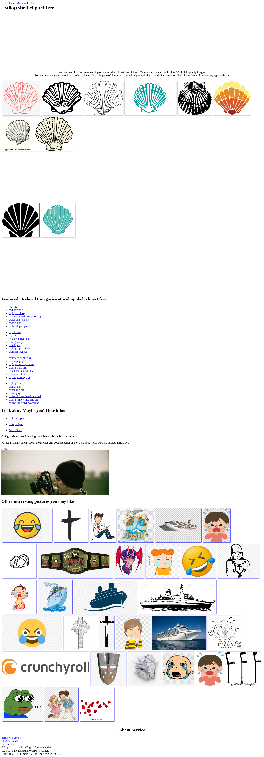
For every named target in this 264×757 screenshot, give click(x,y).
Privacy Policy (9, 740)
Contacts (13, 2)
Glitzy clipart (16, 424)
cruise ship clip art (19, 319)
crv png (13, 306)
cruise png (14, 393)
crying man (15, 322)
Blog (4, 2)
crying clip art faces (20, 348)
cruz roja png (16, 361)
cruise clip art (16, 389)
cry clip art (15, 332)
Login (30, 2)
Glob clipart (15, 430)
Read (4, 448)
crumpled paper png (20, 357)
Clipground (18, 746)
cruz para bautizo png (21, 370)
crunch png (15, 386)
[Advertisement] (132, 40)
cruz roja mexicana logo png (25, 316)
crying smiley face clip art (23, 399)
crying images (16, 342)
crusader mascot (18, 351)
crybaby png (16, 309)
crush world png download (24, 402)
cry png (13, 335)
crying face (15, 383)
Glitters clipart (17, 418)
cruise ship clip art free (21, 326)
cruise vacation (17, 374)
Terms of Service (11, 737)
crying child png (18, 367)
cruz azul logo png (19, 338)
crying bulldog (17, 313)
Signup (22, 2)
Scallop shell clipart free (15, 110)
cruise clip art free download (25, 396)
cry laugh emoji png (20, 377)
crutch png (15, 345)
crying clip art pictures (21, 364)
